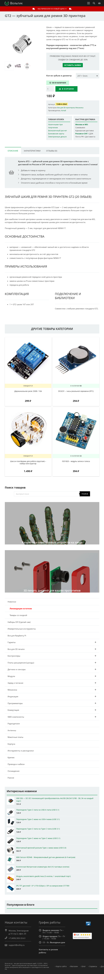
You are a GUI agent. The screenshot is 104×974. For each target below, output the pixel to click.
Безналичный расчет (57, 130)
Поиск (85, 494)
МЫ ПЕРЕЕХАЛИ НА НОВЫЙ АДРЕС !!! (52, 9)
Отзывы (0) (51, 150)
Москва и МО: (81, 124)
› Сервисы (92, 966)
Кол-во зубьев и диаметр (59, 75)
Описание (13, 150)
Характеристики (32, 150)
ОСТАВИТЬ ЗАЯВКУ (72, 65)
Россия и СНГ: (81, 134)
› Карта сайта (61, 966)
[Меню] (88, 3)
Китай (63, 110)
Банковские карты (56, 134)
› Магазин (73, 966)
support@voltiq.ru (16, 945)
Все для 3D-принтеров (66, 107)
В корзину (68, 89)
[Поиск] (94, 3)
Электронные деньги (57, 137)
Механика (79, 107)
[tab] (13, 150)
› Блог (83, 966)
